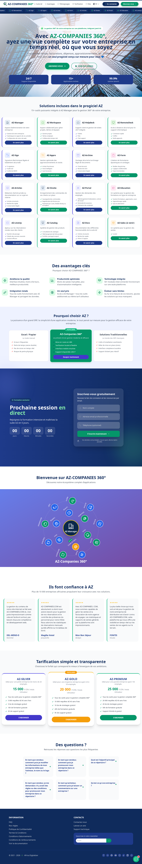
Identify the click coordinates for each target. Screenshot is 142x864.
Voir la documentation (18, 843)
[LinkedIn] (127, 855)
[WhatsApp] (131, 855)
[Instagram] (119, 855)
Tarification (79, 4)
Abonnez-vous (128, 4)
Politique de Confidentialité (20, 829)
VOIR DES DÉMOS (85, 66)
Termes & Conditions (17, 833)
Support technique (81, 829)
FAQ (89, 4)
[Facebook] (111, 855)
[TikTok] (123, 855)
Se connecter (112, 4)
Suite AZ (39, 4)
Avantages (51, 4)
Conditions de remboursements (22, 840)
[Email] (107, 855)
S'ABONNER (24, 717)
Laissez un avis (80, 825)
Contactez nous (80, 822)
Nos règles (13, 825)
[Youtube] (115, 855)
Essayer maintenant (71, 357)
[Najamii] (103, 855)
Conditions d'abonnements (20, 836)
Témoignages (65, 4)
